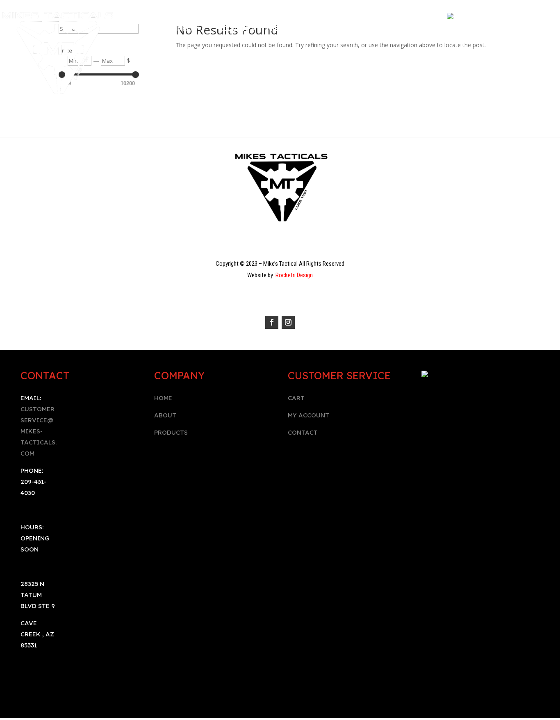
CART (296, 398)
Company (182, 29)
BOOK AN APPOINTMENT (280, 41)
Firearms (280, 29)
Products (232, 29)
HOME (163, 398)
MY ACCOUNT (308, 415)
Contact (378, 29)
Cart (411, 29)
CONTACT (303, 432)
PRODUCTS (171, 432)
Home (149, 29)
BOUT (167, 415)
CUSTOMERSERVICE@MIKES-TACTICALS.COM (38, 431)
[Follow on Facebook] (271, 322)
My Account (333, 29)
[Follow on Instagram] (288, 322)
